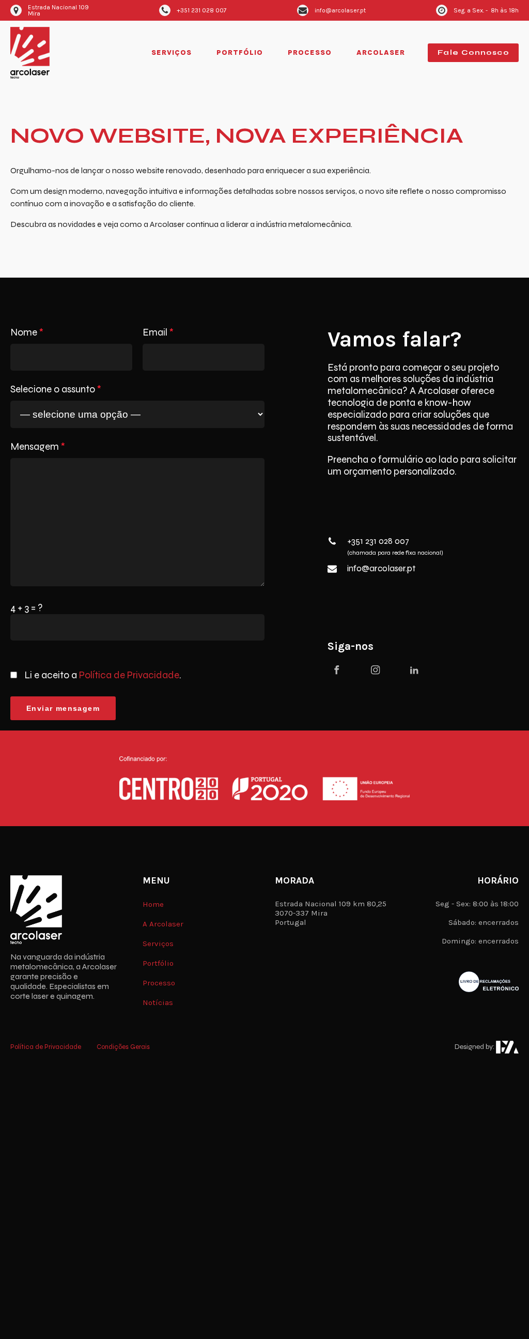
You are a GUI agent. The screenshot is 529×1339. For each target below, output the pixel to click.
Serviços (171, 52)
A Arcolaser (163, 924)
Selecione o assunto (55, 389)
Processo (310, 52)
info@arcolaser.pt (381, 569)
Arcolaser (380, 52)
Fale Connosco (473, 52)
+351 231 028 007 (378, 541)
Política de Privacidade (129, 675)
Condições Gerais (123, 1047)
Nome (26, 332)
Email (158, 332)
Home (153, 904)
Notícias (158, 1002)
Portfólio (239, 52)
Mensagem (37, 446)
